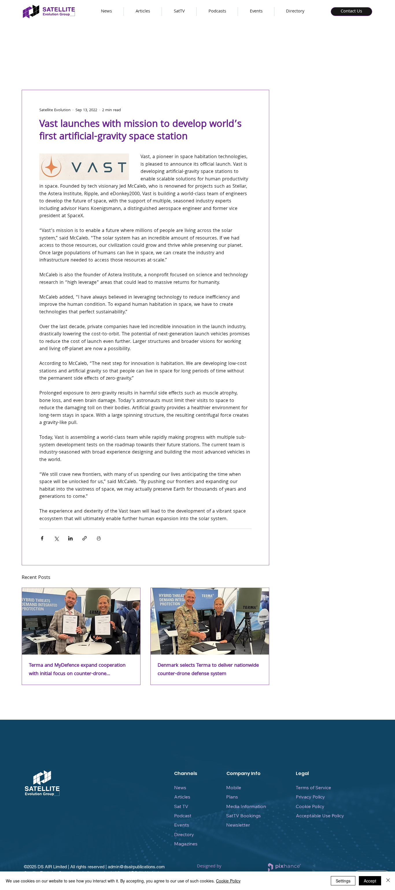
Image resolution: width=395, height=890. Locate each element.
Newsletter (238, 825)
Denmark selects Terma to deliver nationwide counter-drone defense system (208, 669)
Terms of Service (313, 787)
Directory (184, 834)
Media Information (246, 806)
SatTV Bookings (243, 815)
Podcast (182, 815)
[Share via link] (84, 538)
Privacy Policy (310, 797)
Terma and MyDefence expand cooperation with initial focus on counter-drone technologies (77, 669)
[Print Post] (98, 538)
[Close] (388, 880)
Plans (232, 797)
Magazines (186, 844)
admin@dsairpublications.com (136, 866)
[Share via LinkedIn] (70, 538)
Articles (182, 797)
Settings (343, 881)
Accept (370, 881)
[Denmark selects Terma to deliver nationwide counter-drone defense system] (210, 621)
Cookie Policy (310, 806)
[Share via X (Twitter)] (56, 538)
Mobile (233, 787)
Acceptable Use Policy (320, 815)
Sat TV (181, 806)
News (180, 787)
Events (181, 825)
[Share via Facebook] (42, 538)
